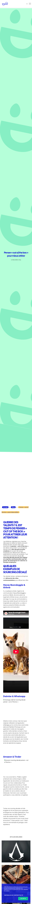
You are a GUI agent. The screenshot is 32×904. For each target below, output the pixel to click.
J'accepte (23, 898)
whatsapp (6, 725)
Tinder (19, 777)
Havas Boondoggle (19, 593)
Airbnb (11, 595)
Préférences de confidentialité (13, 895)
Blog (13, 507)
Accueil (5, 507)
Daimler (11, 727)
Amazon (7, 795)
